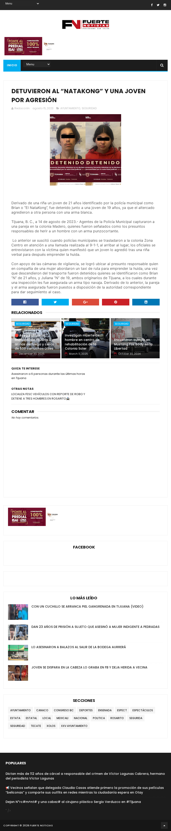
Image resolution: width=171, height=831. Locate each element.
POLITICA (99, 718)
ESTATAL (31, 718)
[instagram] (165, 5)
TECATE (36, 726)
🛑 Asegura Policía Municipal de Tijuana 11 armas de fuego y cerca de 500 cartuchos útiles (34, 342)
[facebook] (151, 5)
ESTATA (15, 718)
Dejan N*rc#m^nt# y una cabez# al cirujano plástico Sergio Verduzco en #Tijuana (73, 802)
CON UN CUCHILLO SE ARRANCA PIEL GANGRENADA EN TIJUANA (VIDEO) (87, 606)
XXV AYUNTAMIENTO (74, 726)
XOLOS (51, 726)
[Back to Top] (164, 825)
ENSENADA (105, 710)
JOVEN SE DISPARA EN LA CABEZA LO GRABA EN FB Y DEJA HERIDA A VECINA (89, 667)
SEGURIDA (135, 718)
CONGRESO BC (64, 710)
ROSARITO (117, 718)
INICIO (12, 65)
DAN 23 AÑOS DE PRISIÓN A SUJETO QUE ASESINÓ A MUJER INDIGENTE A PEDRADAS (95, 627)
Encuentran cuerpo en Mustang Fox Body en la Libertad (133, 344)
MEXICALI (62, 718)
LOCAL (47, 718)
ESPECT (122, 710)
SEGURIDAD (89, 108)
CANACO (42, 710)
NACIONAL (80, 718)
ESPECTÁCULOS (142, 710)
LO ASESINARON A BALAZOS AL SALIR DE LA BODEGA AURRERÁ (78, 647)
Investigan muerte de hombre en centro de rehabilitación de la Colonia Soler (82, 342)
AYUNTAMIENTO (70, 108)
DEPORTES (86, 710)
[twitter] (158, 5)
